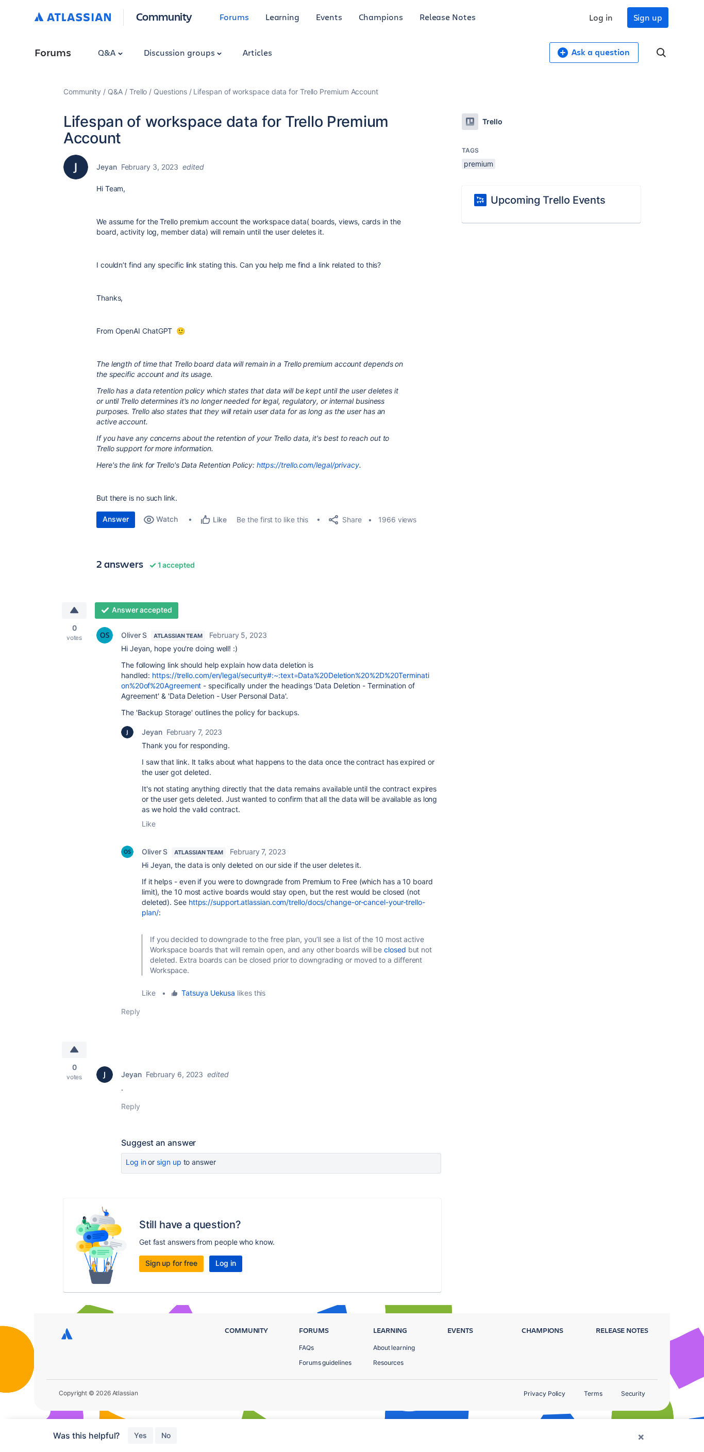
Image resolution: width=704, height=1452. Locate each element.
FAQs (306, 1347)
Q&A (108, 52)
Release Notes (448, 16)
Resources (388, 1362)
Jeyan (106, 166)
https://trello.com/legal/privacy (307, 464)
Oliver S (134, 635)
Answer (116, 519)
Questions (170, 91)
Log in (601, 17)
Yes (140, 1435)
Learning (282, 16)
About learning (394, 1347)
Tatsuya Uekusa (208, 992)
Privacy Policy (544, 1393)
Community (164, 16)
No (166, 1435)
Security (633, 1393)
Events (329, 16)
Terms (593, 1393)
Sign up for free (171, 1263)
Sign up (647, 17)
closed (395, 949)
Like (149, 823)
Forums (234, 16)
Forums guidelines (325, 1362)
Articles (257, 52)
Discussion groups (180, 52)
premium (478, 163)
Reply (130, 1011)
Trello (138, 91)
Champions (381, 16)
